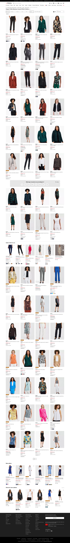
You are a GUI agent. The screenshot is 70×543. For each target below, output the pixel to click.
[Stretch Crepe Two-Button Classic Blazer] (42, 79)
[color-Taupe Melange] (54, 293)
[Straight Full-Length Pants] (28, 79)
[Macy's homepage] (6, 7)
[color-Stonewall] (17, 263)
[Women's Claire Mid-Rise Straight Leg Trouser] (57, 51)
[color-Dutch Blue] (46, 484)
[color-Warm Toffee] (18, 484)
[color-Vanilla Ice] (52, 123)
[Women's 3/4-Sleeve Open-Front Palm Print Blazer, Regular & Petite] (13, 275)
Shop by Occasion (27, 7)
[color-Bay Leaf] (51, 484)
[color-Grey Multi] (46, 263)
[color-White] (50, 429)
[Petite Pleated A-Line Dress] (59, 494)
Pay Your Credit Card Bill (18, 523)
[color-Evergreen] (36, 150)
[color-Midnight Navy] (28, 484)
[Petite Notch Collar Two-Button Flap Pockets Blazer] (42, 24)
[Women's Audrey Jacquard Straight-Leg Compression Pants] (42, 275)
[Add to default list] (13, 245)
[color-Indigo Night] (16, 484)
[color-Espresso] (27, 263)
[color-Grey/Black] (9, 41)
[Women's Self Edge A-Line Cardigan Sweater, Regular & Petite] (57, 358)
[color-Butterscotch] (53, 293)
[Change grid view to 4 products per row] (53, 11)
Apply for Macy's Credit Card (19, 516)
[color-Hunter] (28, 263)
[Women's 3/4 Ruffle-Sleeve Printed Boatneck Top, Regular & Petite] (28, 439)
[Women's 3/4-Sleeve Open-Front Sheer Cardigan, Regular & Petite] (42, 161)
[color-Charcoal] (17, 509)
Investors (36, 520)
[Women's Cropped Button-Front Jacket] (59, 250)
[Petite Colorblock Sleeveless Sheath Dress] (42, 196)
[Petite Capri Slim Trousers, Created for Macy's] (20, 470)
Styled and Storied (37, 529)
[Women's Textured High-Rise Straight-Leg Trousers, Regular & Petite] (57, 275)
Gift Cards (17, 519)
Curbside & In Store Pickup (29, 516)
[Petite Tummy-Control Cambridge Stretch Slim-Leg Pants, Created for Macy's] (10, 250)
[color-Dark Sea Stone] (21, 151)
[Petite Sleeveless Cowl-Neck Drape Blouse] (28, 107)
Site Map (36, 526)
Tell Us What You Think (28, 532)
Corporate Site (37, 519)
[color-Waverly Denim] (21, 263)
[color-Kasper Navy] (7, 41)
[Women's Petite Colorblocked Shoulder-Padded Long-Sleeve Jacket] (42, 107)
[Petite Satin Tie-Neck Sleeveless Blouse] (28, 358)
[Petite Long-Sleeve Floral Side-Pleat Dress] (57, 196)
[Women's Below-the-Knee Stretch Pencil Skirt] (28, 221)
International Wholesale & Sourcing (39, 522)
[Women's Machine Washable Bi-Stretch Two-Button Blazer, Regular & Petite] (28, 51)
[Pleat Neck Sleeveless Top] (30, 494)
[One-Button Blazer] (20, 494)
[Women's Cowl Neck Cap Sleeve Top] (57, 221)
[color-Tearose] (22, 151)
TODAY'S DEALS (16, 0)
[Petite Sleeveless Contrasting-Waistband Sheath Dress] (13, 134)
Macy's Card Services (18, 522)
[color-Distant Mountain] (49, 484)
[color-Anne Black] (47, 484)
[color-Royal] (6, 484)
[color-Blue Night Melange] (50, 293)
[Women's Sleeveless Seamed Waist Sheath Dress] (42, 439)
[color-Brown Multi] (47, 263)
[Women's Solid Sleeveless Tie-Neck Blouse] (13, 358)
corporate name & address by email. (47, 541)
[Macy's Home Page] (9, 3)
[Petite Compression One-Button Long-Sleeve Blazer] (28, 275)
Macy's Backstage (28, 520)
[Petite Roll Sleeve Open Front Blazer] (39, 494)
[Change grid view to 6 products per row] (55, 11)
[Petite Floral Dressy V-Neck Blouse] (57, 79)
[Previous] (6, 24)
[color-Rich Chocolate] (37, 150)
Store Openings (27, 529)
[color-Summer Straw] (20, 484)
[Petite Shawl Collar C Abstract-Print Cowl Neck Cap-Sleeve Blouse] (28, 303)
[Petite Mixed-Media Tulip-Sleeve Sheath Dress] (57, 439)
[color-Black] (6, 41)
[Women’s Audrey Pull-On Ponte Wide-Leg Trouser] (57, 331)
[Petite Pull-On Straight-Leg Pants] (49, 470)
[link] (13, 37)
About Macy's (37, 516)
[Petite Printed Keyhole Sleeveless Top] (28, 412)
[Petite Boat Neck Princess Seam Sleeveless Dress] (13, 303)
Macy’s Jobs (36, 523)
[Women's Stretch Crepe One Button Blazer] (28, 24)
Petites (23, 7)
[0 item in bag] (63, 3)
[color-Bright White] (10, 263)
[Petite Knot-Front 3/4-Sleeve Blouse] (42, 134)
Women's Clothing (19, 7)
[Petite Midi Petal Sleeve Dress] (10, 470)
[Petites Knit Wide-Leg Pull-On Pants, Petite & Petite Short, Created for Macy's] (39, 470)
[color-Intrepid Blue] (6, 263)
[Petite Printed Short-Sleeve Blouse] (42, 358)
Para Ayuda (7, 520)
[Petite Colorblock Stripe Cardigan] (13, 196)
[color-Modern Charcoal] (21, 69)
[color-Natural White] (26, 484)
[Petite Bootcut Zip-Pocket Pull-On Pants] (28, 161)
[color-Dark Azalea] (26, 263)
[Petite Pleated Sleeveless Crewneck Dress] (13, 221)
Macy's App (27, 519)
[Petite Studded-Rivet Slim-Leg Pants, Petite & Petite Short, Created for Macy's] (20, 250)
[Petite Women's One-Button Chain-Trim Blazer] (42, 412)
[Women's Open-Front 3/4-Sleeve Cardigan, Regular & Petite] (13, 385)
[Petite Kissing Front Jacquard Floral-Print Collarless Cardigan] (57, 134)
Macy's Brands (27, 522)
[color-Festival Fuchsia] (7, 484)
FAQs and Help (7, 516)
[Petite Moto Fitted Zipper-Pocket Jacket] (13, 107)
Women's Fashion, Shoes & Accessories (12, 7)
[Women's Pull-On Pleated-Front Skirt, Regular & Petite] (28, 331)
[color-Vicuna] (48, 484)
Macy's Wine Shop (28, 523)
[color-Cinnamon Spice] (11, 263)
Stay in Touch (27, 526)
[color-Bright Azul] (52, 293)
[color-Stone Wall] (9, 263)
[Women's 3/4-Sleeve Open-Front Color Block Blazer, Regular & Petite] (42, 303)
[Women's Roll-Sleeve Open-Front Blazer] (10, 494)
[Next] (18, 24)
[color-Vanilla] (25, 41)
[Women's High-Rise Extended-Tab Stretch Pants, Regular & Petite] (42, 221)
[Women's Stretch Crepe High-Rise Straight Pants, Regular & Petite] (57, 385)
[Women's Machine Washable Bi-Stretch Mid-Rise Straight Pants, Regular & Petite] (42, 51)
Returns (7, 522)
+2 (12, 263)
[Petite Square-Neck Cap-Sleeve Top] (13, 439)
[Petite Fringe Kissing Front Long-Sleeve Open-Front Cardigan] (57, 161)
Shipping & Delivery (8, 523)
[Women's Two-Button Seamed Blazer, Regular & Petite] (13, 161)
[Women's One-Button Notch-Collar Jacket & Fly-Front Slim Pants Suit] (30, 250)
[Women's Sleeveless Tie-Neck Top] (57, 412)
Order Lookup (7, 519)
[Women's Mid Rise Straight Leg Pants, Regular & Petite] (42, 331)
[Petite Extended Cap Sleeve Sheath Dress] (28, 134)
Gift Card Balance (18, 520)
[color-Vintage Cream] (21, 484)
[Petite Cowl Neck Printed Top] (13, 412)
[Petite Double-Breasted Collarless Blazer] (13, 51)
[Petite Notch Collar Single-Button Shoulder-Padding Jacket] (13, 79)
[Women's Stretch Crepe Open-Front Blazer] (57, 107)
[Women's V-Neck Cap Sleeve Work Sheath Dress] (49, 494)
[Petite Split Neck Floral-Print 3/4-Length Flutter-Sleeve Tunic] (42, 385)
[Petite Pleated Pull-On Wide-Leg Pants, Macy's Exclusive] (59, 470)
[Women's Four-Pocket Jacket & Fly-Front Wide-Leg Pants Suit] (30, 470)
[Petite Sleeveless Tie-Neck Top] (28, 385)
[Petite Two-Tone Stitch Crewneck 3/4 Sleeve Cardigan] (28, 196)
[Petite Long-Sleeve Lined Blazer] (57, 24)
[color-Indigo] (18, 509)
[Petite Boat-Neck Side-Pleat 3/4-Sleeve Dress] (57, 303)
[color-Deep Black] (7, 263)
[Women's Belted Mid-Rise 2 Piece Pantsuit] (49, 250)
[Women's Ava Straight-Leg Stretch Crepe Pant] (13, 24)
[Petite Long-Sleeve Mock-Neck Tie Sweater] (13, 331)
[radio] (6, 41)
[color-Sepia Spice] (22, 374)
